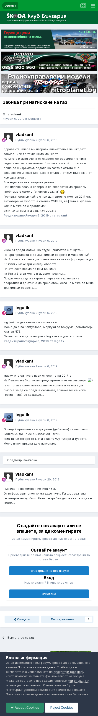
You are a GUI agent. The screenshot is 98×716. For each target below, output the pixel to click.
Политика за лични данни (36, 667)
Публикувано (36, 140)
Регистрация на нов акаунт (49, 570)
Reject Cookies (61, 707)
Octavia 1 (34, 118)
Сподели (23, 619)
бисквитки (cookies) (68, 672)
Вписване (49, 594)
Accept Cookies (26, 707)
